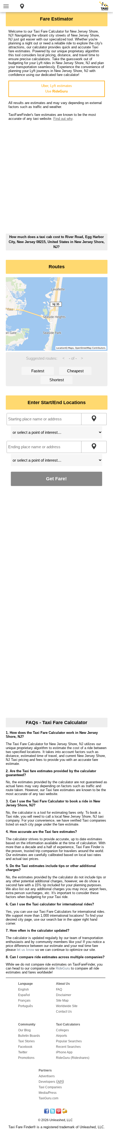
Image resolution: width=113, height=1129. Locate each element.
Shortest (56, 380)
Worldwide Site (67, 1006)
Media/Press (47, 1093)
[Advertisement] (56, 177)
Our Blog (24, 1030)
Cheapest (75, 371)
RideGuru (63, 968)
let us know (25, 950)
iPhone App (64, 1052)
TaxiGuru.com (48, 1098)
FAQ (59, 989)
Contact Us (64, 1011)
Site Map (62, 1000)
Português (25, 1006)
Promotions (26, 1058)
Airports (61, 1036)
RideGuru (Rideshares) (72, 1058)
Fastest (37, 371)
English (23, 989)
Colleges (62, 1030)
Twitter (22, 1052)
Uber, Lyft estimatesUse (56, 88)
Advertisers (47, 1076)
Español (24, 995)
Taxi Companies (50, 1087)
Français (24, 1000)
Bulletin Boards (29, 1036)
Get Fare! (56, 478)
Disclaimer (63, 995)
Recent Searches (68, 1047)
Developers (47, 1082)
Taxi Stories (26, 1041)
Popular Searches (69, 1041)
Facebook (25, 1047)
